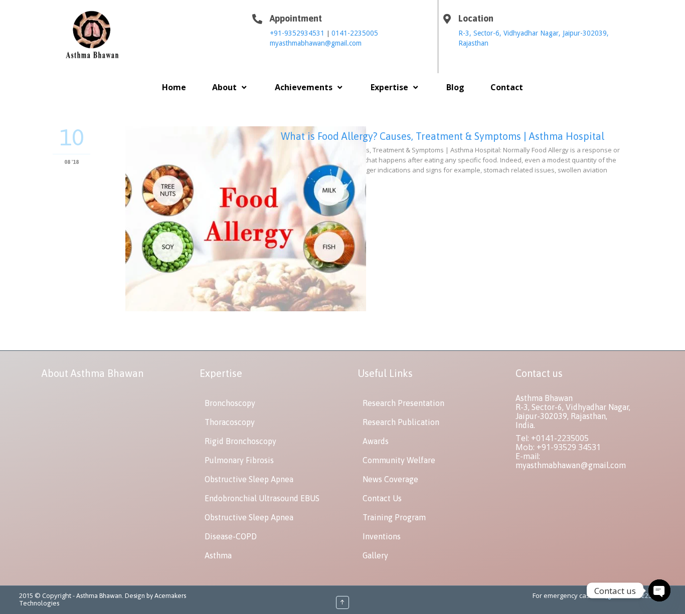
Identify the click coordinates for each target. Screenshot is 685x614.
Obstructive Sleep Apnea (249, 479)
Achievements (303, 87)
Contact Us (382, 498)
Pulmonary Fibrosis (239, 460)
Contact (506, 87)
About (224, 87)
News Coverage (390, 479)
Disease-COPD (231, 536)
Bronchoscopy (230, 402)
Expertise (389, 87)
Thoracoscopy (230, 422)
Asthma (218, 555)
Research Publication (401, 422)
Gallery (375, 555)
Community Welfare (399, 460)
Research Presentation (403, 402)
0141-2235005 (354, 33)
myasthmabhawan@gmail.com (316, 43)
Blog (455, 87)
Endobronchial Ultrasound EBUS (262, 498)
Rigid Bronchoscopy (240, 441)
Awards (376, 441)
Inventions (382, 536)
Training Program (394, 517)
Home (174, 87)
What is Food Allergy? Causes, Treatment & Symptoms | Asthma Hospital (442, 136)
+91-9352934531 (298, 33)
